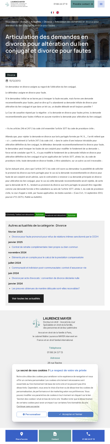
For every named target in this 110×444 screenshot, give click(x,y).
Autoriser (40, 214)
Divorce (48, 21)
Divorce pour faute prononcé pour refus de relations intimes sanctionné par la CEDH (55, 236)
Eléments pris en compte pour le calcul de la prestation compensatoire (48, 257)
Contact (55, 439)
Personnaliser (33, 414)
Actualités (36, 21)
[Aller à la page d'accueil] (27, 4)
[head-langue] (52, 12)
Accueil (24, 21)
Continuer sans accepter (28, 406)
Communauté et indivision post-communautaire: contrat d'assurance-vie (49, 267)
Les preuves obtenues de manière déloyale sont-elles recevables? (46, 288)
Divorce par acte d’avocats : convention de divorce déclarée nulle (45, 278)
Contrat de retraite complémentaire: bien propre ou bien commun (45, 247)
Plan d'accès (22, 439)
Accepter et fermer (72, 414)
